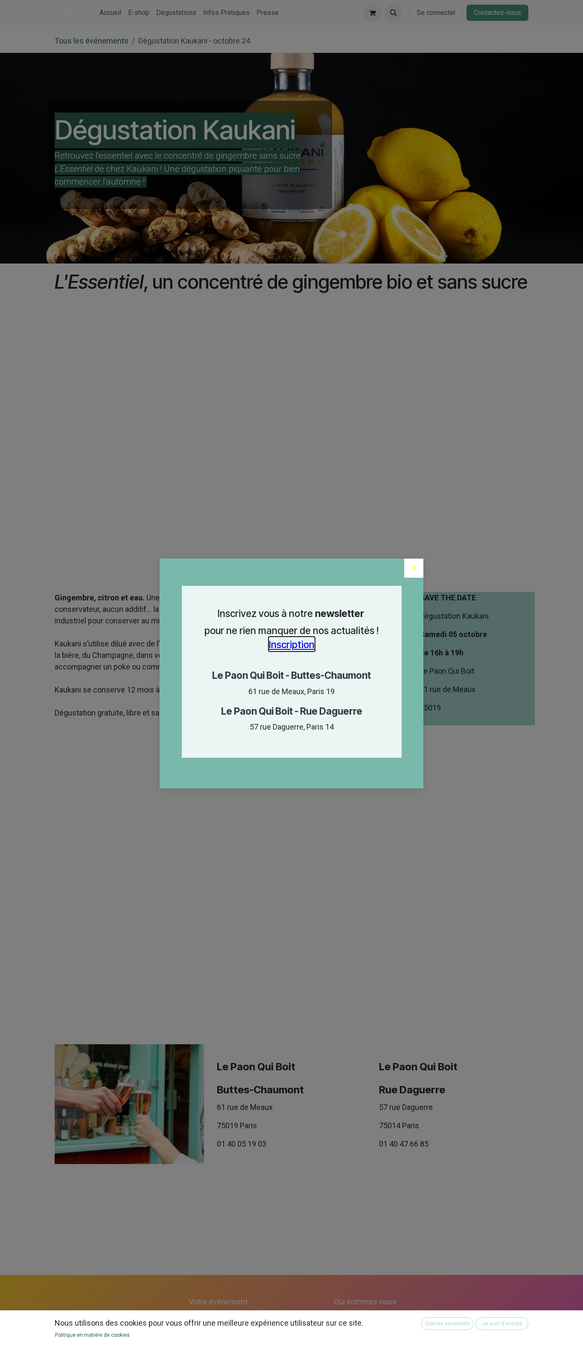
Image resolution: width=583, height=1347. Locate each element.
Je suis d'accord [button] (502, 1324)
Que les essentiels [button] (447, 1324)
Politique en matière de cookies (92, 1335)
